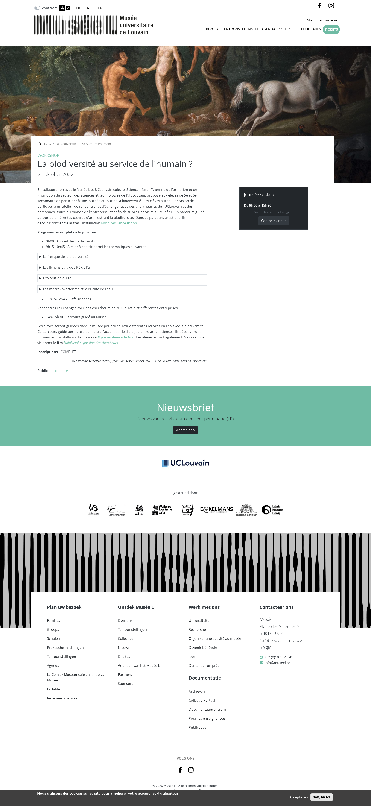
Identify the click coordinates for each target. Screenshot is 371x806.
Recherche (197, 629)
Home (47, 144)
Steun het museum (322, 20)
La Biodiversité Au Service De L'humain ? (84, 144)
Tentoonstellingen (240, 29)
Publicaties (311, 29)
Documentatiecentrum (207, 709)
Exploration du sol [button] (57, 278)
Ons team (126, 656)
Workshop (48, 155)
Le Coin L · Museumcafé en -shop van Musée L (76, 677)
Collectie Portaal (202, 700)
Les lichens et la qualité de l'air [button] (67, 267)
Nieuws (124, 647)
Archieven (197, 691)
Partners (125, 674)
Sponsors (125, 683)
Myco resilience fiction (119, 223)
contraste (50, 8)
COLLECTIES (288, 29)
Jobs (192, 656)
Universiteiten (200, 620)
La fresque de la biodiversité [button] (65, 256)
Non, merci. (321, 797)
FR (78, 8)
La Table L (54, 689)
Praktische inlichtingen (65, 647)
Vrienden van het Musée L (139, 665)
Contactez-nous (273, 220)
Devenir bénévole (203, 647)
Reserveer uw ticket (63, 698)
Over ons (125, 620)
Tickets (331, 29)
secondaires (60, 370)
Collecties (125, 638)
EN (100, 8)
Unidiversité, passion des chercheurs (91, 342)
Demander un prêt (204, 665)
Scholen (53, 638)
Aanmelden (185, 430)
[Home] (93, 25)
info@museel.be (278, 662)
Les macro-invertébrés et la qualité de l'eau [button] (78, 289)
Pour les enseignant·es (207, 718)
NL (89, 8)
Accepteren (298, 797)
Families (53, 620)
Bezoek (212, 29)
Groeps (53, 629)
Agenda (268, 29)
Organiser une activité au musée (215, 638)
